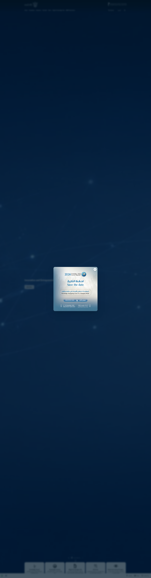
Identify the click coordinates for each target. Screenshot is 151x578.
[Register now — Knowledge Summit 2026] (75, 289)
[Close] (95, 269)
